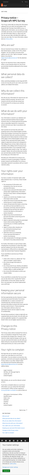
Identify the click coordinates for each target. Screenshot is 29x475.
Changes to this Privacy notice (10, 430)
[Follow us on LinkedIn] (10, 441)
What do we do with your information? (12, 423)
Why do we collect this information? (11, 420)
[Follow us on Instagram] (14, 441)
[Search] (22, 2)
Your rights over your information (11, 425)
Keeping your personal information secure (13, 428)
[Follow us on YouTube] (22, 441)
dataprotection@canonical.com (9, 57)
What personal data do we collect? (11, 418)
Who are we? (5, 416)
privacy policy (8, 38)
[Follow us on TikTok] (18, 441)
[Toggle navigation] (27, 6)
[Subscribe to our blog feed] (25, 441)
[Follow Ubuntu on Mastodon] (2, 441)
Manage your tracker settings (10, 467)
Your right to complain (8, 432)
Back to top (22, 410)
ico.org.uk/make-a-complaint (8, 390)
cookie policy (12, 463)
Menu (26, 1)
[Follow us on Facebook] (6, 441)
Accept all (6, 471)
